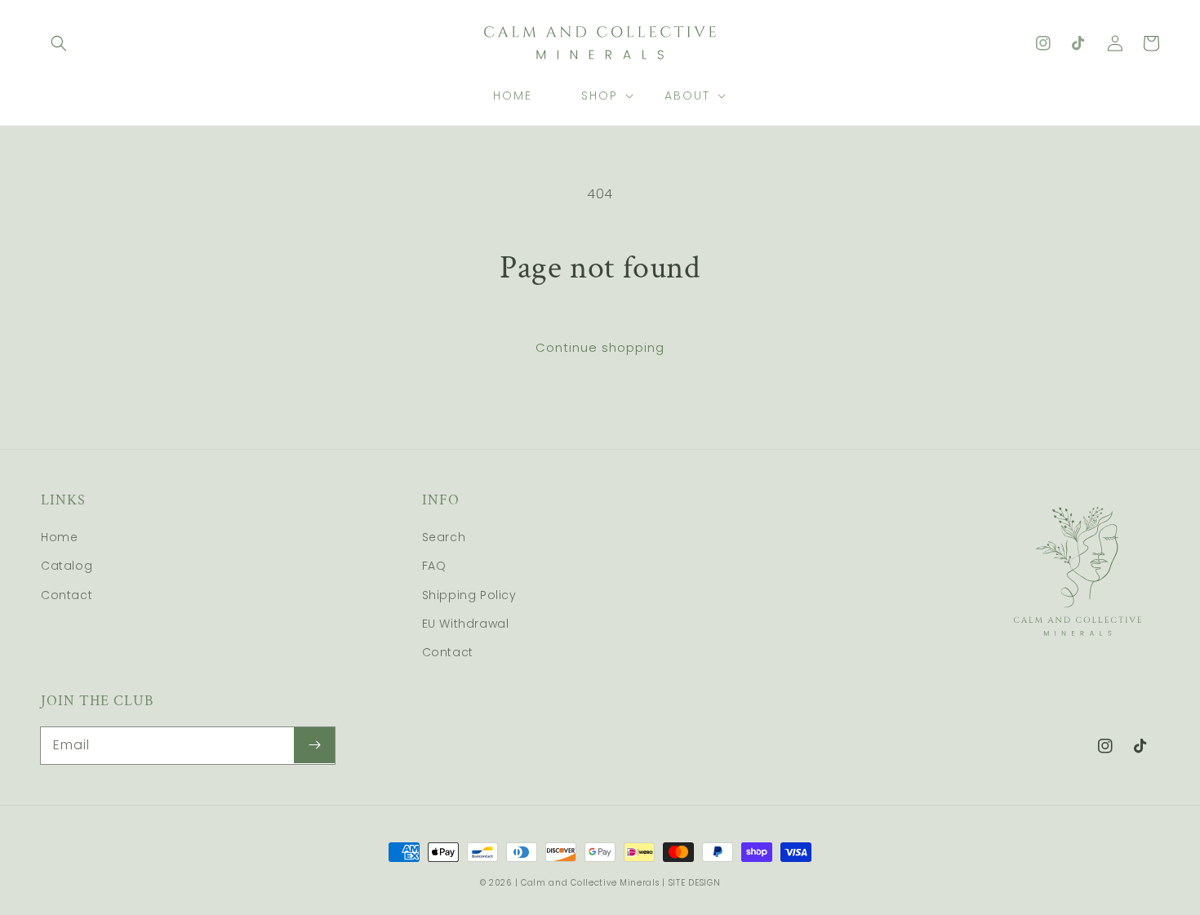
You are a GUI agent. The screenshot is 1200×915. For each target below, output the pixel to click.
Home (59, 537)
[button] (59, 43)
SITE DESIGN (695, 883)
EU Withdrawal (465, 623)
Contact (66, 595)
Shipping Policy (469, 595)
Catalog (66, 565)
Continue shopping (600, 347)
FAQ (434, 565)
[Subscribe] (314, 745)
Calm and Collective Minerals (590, 883)
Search (444, 537)
